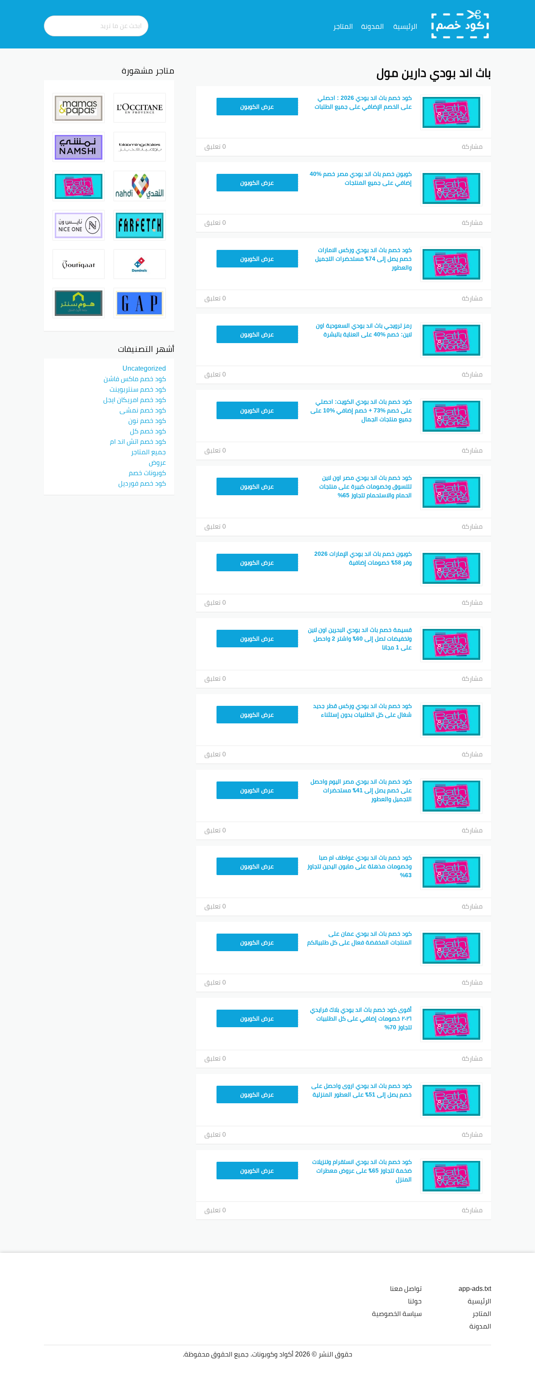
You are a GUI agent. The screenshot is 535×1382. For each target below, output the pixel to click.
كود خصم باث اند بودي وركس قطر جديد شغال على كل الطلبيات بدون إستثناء (362, 710)
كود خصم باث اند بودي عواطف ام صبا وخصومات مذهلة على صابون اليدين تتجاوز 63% (359, 866)
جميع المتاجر (148, 452)
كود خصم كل (148, 431)
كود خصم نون (147, 420)
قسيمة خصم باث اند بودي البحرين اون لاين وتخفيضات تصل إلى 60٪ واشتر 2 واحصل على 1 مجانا (360, 638)
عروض (157, 462)
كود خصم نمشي (143, 410)
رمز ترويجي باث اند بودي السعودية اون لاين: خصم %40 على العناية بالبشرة (364, 330)
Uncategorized (144, 368)
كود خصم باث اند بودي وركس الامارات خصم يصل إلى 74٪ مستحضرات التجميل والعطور (363, 258)
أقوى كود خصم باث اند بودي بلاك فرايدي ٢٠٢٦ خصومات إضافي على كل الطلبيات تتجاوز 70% (361, 1018)
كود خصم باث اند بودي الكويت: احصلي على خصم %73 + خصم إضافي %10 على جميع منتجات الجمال (361, 410)
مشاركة (472, 146)
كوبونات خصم (147, 472)
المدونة (372, 26)
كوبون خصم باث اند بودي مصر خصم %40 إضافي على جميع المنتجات (361, 178)
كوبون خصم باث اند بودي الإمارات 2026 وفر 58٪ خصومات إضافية (363, 558)
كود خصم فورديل (142, 483)
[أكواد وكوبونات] (460, 23)
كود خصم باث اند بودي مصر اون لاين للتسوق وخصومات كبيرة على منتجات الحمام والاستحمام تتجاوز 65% (365, 486)
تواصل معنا (406, 1288)
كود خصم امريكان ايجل (134, 399)
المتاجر (343, 26)
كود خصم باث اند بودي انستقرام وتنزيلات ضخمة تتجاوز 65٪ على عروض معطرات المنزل (362, 1170)
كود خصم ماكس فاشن (135, 378)
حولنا (415, 1301)
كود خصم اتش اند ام (138, 441)
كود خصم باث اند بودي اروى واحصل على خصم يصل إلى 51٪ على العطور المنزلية (361, 1090)
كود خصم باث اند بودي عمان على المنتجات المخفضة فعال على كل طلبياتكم (359, 938)
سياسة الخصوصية (397, 1313)
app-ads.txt (475, 1288)
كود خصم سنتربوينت (138, 389)
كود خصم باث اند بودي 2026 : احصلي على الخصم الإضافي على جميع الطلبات (363, 102)
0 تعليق (215, 146)
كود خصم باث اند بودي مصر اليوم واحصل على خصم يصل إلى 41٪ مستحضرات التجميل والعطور (361, 790)
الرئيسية (405, 26)
